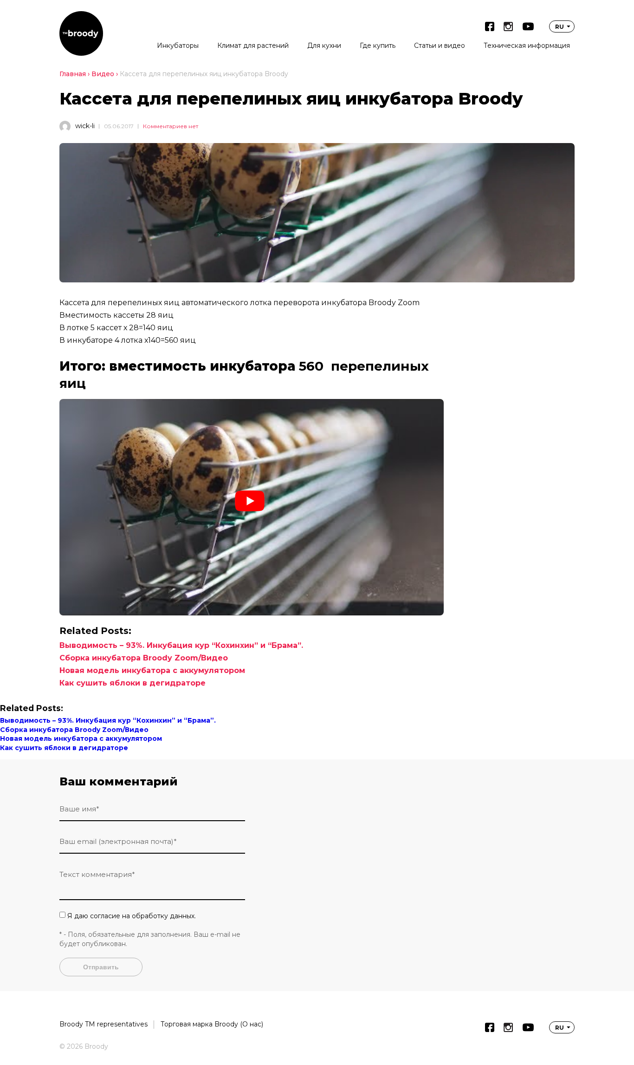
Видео (102, 74)
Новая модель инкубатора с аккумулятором (152, 670)
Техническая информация (527, 45)
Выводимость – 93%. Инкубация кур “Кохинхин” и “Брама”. (181, 645)
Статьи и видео (439, 45)
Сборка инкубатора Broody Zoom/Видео (143, 657)
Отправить (101, 967)
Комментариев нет (170, 126)
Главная (72, 74)
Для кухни (324, 45)
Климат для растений (253, 45)
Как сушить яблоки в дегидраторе (132, 683)
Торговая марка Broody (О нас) (212, 1024)
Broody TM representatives (103, 1024)
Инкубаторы (178, 45)
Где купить (377, 45)
